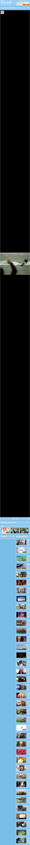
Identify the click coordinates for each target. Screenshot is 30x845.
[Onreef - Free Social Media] (6, 3)
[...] (13, 536)
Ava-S (28, 826)
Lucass (3, 8)
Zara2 (28, 770)
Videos (9, 8)
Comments (4, 536)
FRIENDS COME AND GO (8, 522)
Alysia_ (28, 544)
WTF (13, 8)
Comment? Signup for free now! (7, 537)
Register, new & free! (24, 0)
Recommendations (22, 536)
